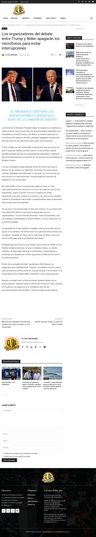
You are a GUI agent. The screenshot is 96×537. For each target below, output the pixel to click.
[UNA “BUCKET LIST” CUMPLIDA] (11, 373)
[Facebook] (79, 1)
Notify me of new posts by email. (17, 456)
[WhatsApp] (47, 61)
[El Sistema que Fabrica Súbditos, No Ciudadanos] (70, 46)
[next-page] (7, 394)
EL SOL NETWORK (11, 55)
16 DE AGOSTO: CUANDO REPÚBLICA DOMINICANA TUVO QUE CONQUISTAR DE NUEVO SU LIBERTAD (79, 123)
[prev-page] (3, 394)
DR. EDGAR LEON (72, 131)
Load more (79, 105)
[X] (85, 1)
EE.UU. (19, 25)
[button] (91, 18)
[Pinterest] (30, 61)
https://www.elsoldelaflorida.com (33, 342)
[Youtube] (92, 1)
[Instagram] (82, 1)
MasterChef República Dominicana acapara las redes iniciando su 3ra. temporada (16, 324)
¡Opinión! (5, 379)
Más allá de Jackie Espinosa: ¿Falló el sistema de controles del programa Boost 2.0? (79, 158)
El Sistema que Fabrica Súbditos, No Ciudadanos (53, 496)
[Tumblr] (42, 61)
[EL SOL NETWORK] (3, 55)
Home (4, 25)
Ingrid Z (69, 121)
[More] (53, 61)
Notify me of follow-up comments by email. (21, 453)
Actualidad (11, 25)
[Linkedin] (36, 61)
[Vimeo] (89, 1)
